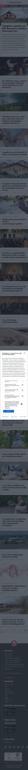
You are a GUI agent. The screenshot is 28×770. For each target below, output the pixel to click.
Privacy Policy (22, 416)
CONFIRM (8, 411)
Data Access (14, 416)
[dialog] (14, 385)
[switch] (22, 385)
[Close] (24, 353)
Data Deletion (5, 416)
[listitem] (14, 381)
